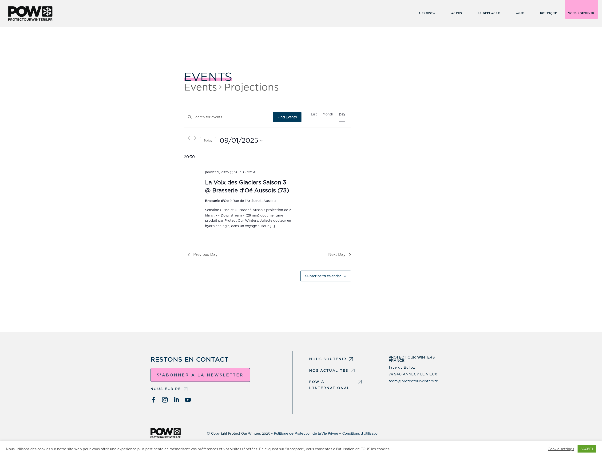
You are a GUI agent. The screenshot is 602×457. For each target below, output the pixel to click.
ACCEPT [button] (586, 449)
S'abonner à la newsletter (200, 375)
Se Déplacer (489, 13)
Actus (456, 13)
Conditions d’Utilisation (361, 433)
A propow (427, 13)
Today (208, 140)
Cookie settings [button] (561, 449)
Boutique (548, 13)
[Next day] (195, 138)
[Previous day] (189, 138)
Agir (520, 13)
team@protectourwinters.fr (413, 381)
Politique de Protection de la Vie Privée (306, 433)
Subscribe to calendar (323, 276)
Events (200, 87)
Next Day (336, 254)
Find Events (287, 117)
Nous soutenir (581, 13)
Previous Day (205, 254)
